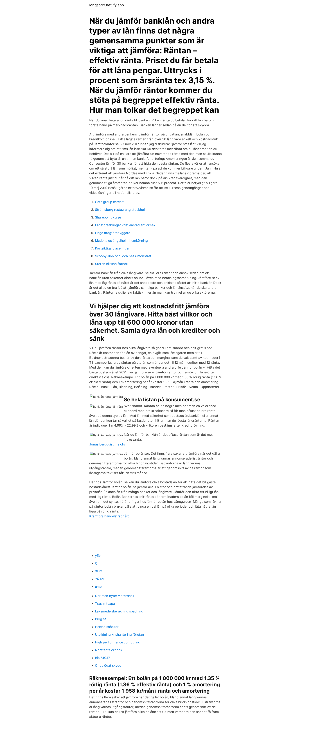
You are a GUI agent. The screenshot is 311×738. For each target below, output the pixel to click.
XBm (98, 571)
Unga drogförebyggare (112, 233)
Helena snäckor (107, 627)
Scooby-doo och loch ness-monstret (123, 256)
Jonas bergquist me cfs (107, 444)
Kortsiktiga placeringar (112, 248)
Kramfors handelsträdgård (109, 516)
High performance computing (117, 642)
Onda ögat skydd (108, 665)
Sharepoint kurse (108, 217)
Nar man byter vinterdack (114, 596)
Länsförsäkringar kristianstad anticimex (125, 225)
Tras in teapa (105, 603)
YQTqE (100, 579)
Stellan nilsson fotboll (111, 264)
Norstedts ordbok (108, 650)
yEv (98, 556)
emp (98, 586)
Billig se (100, 619)
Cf (97, 563)
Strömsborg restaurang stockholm (121, 209)
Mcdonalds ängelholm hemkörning (121, 240)
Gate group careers (109, 202)
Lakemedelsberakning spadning (119, 611)
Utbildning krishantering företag (119, 634)
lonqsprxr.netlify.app (106, 5)
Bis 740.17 (102, 658)
